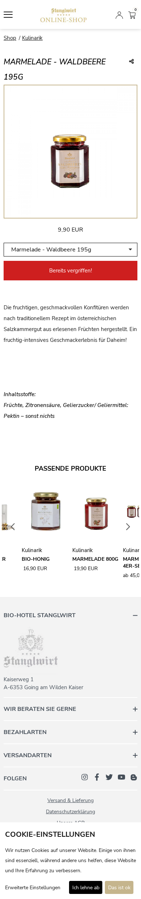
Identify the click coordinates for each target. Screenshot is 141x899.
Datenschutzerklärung (70, 811)
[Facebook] (97, 776)
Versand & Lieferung (70, 800)
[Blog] (133, 776)
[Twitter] (109, 776)
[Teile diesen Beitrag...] (131, 62)
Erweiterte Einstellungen (32, 887)
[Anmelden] (119, 14)
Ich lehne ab (85, 887)
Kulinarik (32, 38)
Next (128, 527)
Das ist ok (119, 887)
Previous (13, 527)
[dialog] (70, 860)
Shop (10, 38)
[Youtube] (121, 776)
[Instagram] (84, 776)
